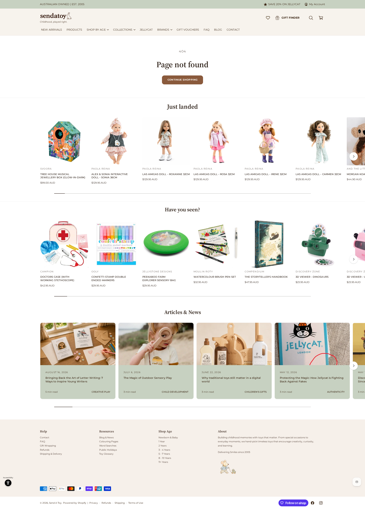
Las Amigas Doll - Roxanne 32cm (166, 174)
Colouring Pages (108, 441)
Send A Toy (55, 502)
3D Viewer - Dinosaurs (312, 276)
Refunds (44, 449)
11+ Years (163, 462)
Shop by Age (96, 29)
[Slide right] (353, 156)
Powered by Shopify (74, 502)
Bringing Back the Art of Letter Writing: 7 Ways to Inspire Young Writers (74, 379)
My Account (317, 4)
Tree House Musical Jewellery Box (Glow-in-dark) (62, 176)
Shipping (120, 502)
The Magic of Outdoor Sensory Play (148, 378)
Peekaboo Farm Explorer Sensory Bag (159, 278)
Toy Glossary (106, 453)
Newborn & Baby (168, 437)
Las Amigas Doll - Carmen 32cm (318, 174)
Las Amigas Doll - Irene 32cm (265, 174)
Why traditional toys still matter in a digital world (231, 379)
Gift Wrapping (48, 445)
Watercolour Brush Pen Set (215, 276)
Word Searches (107, 445)
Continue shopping (182, 79)
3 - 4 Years (164, 449)
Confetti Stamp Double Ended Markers (108, 278)
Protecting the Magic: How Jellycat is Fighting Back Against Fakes (312, 379)
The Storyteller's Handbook (266, 276)
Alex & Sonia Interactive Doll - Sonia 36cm (109, 176)
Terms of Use (135, 502)
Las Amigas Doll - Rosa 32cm (214, 174)
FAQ (42, 441)
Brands (163, 29)
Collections (122, 29)
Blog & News (106, 437)
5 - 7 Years (164, 453)
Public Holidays (108, 449)
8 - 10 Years (165, 458)
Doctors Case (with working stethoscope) (57, 278)
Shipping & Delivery (51, 453)
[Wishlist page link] (268, 18)
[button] (311, 18)
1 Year (162, 441)
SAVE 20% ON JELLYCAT (284, 4)
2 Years (163, 445)
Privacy (93, 502)
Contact (44, 437)
